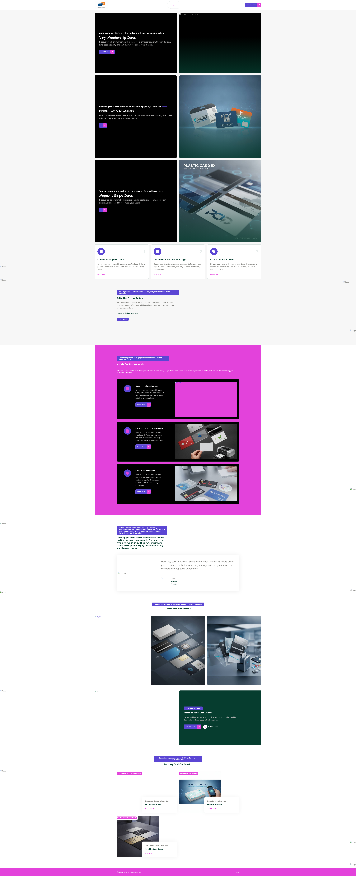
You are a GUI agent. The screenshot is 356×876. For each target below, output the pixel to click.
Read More (101, 274)
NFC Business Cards (153, 804)
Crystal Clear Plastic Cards (154, 845)
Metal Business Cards (154, 849)
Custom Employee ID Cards (111, 259)
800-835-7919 (123, 319)
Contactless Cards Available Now (157, 801)
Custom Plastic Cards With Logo (170, 259)
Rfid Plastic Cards (214, 804)
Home (174, 5)
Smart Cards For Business (216, 801)
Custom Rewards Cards (222, 259)
